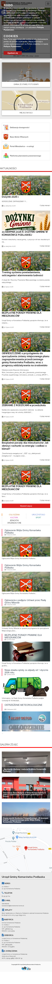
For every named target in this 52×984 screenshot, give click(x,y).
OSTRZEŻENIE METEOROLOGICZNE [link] (23, 705)
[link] (26, 74)
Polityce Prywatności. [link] (12, 46)
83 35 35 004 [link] (6, 896)
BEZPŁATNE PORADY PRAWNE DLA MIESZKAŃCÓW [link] (23, 636)
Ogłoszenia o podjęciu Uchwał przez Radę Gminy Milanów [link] (25, 601)
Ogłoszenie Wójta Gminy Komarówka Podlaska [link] (23, 531)
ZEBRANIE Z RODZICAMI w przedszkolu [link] (24, 405)
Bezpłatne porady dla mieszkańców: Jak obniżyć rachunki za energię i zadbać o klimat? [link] (25, 445)
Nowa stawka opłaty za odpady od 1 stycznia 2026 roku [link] (26, 671)
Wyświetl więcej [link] (26, 506)
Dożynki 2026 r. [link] (10, 196)
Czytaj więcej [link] (45, 205)
